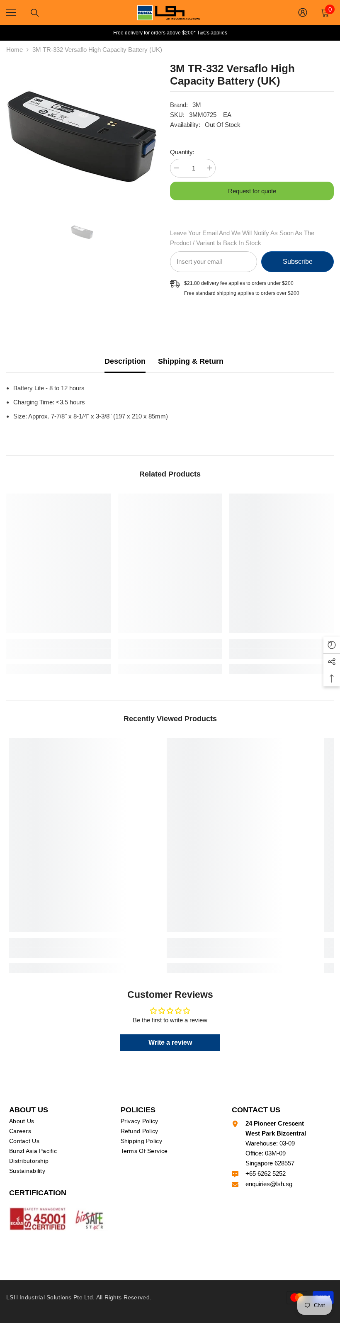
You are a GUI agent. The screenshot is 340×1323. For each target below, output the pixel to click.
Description (125, 361)
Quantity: (182, 152)
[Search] (35, 13)
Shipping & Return (190, 361)
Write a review (170, 1042)
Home (14, 49)
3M (196, 104)
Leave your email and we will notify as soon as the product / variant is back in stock (242, 237)
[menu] (11, 12)
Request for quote (252, 191)
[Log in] (302, 12)
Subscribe (298, 261)
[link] (58, 654)
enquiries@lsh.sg (268, 1183)
